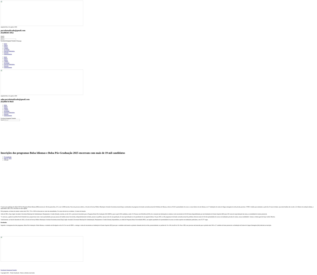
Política (6, 46)
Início (5, 43)
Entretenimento (8, 54)
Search (2, 36)
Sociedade (6, 49)
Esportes (6, 52)
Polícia (6, 45)
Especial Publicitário (9, 51)
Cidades (6, 48)
